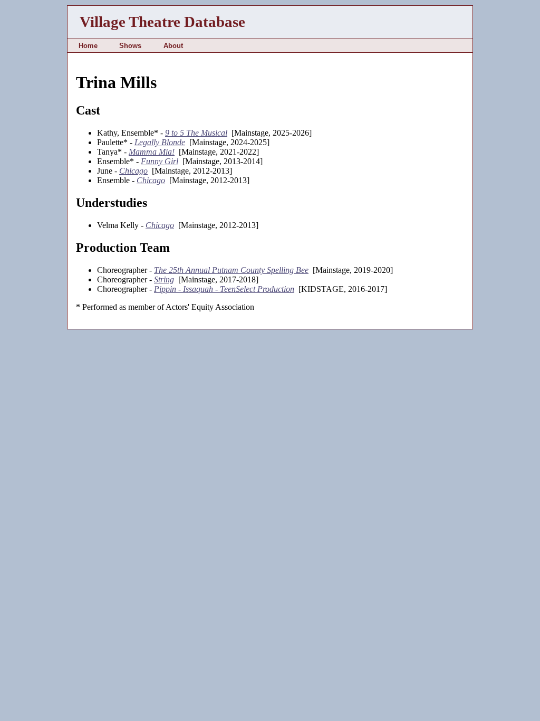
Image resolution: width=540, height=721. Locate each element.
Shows (130, 46)
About (173, 46)
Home (88, 46)
